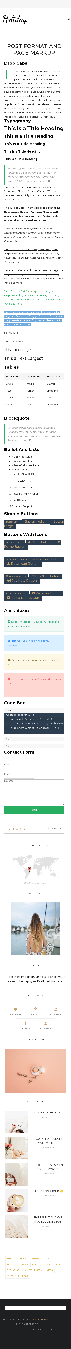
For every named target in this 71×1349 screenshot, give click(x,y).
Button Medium (36, 521)
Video (50, 1270)
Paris (25, 1264)
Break (22, 1258)
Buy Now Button (17, 576)
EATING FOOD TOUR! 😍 (48, 1191)
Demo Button (16, 542)
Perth (35, 1264)
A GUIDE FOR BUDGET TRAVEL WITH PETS (48, 1141)
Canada (35, 1258)
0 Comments (56, 828)
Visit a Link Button (18, 593)
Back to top (41, 1329)
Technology (13, 1270)
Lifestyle (12, 1264)
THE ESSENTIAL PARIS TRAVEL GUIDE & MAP (48, 1219)
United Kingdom (33, 1270)
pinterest (35, 1014)
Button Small (13, 521)
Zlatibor (23, 1276)
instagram (55, 1014)
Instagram (45, 1028)
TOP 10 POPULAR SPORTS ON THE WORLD (48, 1167)
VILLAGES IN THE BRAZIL (48, 1112)
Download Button (18, 559)
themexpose (39, 1319)
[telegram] (13, 829)
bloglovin (15, 1014)
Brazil (10, 1258)
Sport (58, 1264)
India (46, 1258)
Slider (47, 1264)
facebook (25, 1028)
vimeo (10, 1276)
